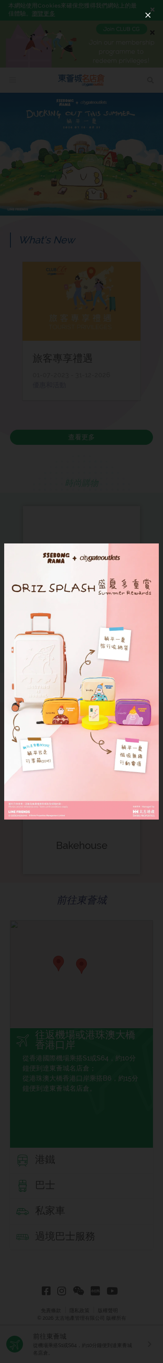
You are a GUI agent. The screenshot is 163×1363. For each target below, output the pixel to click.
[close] (148, 15)
